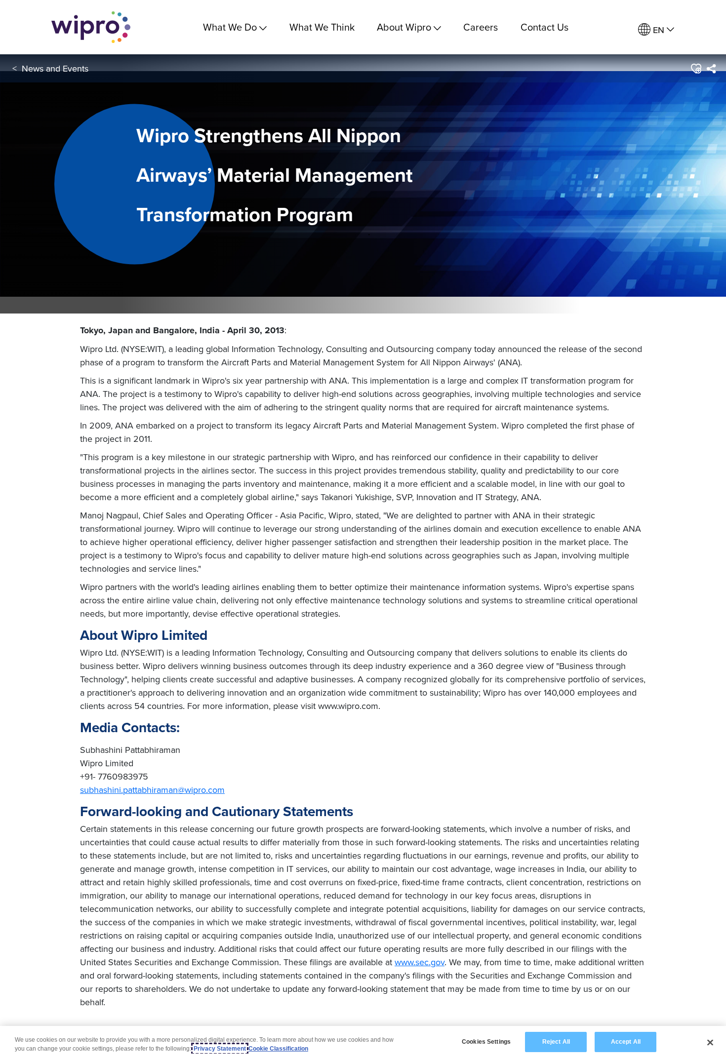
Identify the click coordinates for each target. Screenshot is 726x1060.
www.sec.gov (419, 962)
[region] (363, 1043)
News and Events (55, 68)
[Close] (710, 1042)
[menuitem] (656, 30)
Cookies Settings (486, 1041)
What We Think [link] (322, 27)
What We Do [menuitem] (230, 27)
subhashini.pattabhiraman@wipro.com (152, 790)
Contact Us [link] (544, 27)
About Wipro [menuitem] (404, 27)
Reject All (556, 1041)
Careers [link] (480, 27)
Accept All (626, 1041)
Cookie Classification (278, 1048)
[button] (695, 68)
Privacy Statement (220, 1048)
